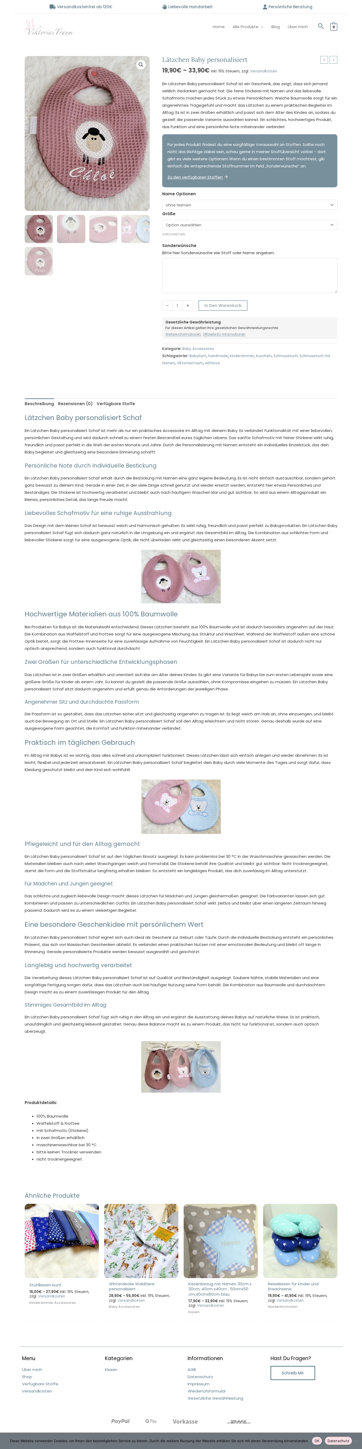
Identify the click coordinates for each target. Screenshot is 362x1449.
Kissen (111, 1369)
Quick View (61, 1274)
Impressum (199, 1384)
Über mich (298, 26)
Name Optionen (179, 194)
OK (317, 1441)
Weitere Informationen (183, 334)
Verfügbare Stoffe (40, 1384)
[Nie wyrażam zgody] (355, 1440)
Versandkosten (263, 71)
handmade (218, 355)
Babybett (197, 355)
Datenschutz (200, 1376)
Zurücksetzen (173, 234)
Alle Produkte (245, 26)
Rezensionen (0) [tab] (75, 403)
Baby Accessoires (198, 348)
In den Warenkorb (223, 305)
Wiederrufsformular (207, 1391)
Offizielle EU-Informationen (224, 334)
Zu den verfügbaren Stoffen (195, 177)
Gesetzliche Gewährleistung (215, 1398)
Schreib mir (293, 1373)
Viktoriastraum (190, 363)
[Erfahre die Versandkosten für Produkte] (239, 1421)
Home (219, 26)
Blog (275, 26)
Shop (27, 1376)
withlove (212, 363)
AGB (192, 1369)
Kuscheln (264, 355)
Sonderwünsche (179, 245)
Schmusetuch (285, 355)
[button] (321, 26)
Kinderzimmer (242, 355)
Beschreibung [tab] (39, 403)
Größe (168, 214)
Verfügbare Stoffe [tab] (116, 403)
